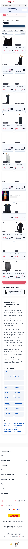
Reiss (16, 413)
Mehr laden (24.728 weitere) (14, 282)
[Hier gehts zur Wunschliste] (22, 1)
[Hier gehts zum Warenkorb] (25, 1)
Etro (6, 408)
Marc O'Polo (7, 382)
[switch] (16, 546)
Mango (6, 392)
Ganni (16, 382)
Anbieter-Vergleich (22, 527)
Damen (8, 20)
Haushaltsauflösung (18, 526)
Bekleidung (13, 20)
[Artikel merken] (3, 36)
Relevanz (23, 33)
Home (4, 20)
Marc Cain (7, 397)
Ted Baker (17, 397)
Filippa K (17, 408)
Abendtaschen (7, 423)
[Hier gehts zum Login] (19, 1)
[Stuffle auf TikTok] (19, 534)
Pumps (16, 429)
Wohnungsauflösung (6, 527)
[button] (1, 2)
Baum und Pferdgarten (7, 403)
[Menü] (18, 543)
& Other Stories (8, 376)
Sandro (6, 387)
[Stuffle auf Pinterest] (16, 534)
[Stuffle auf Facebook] (12, 534)
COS (16, 371)
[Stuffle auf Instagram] (8, 534)
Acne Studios (18, 376)
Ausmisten (14, 527)
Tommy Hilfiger (8, 413)
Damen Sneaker (7, 431)
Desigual (17, 387)
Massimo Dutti (18, 403)
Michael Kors (18, 392)
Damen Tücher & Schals (18, 426)
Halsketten (6, 425)
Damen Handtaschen (19, 423)
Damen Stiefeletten (8, 429)
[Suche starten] (25, 5)
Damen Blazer (17, 431)
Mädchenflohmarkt (17, 521)
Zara (6, 371)
